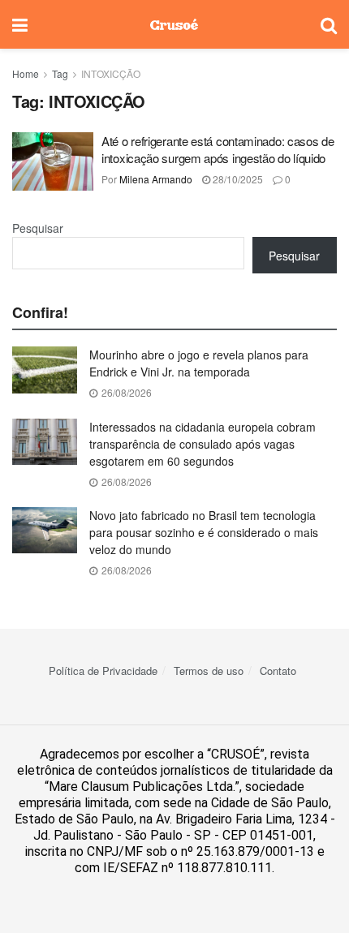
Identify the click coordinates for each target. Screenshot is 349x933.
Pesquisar (37, 228)
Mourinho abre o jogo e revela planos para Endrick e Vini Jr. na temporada (198, 363)
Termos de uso (208, 670)
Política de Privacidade (103, 670)
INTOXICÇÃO (110, 73)
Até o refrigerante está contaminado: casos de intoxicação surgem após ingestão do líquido (217, 149)
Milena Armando (155, 179)
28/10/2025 (236, 179)
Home (25, 73)
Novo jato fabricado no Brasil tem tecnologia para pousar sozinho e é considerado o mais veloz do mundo (203, 532)
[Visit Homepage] (174, 24)
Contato (278, 670)
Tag (60, 73)
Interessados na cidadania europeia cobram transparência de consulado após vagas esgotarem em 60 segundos (202, 444)
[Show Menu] (20, 24)
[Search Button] (329, 24)
